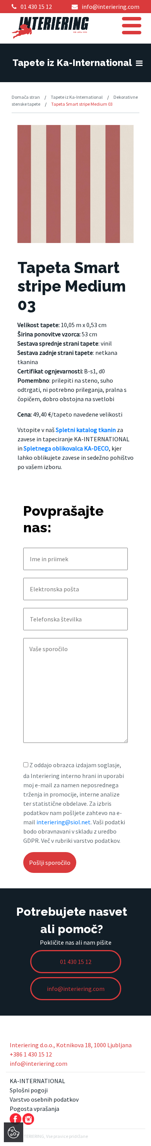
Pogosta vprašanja (34, 1108)
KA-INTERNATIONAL (37, 1081)
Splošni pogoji (29, 1090)
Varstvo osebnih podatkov (44, 1099)
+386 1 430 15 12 (31, 1054)
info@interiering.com (38, 1063)
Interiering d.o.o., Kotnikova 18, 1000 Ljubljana (71, 1045)
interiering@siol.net (63, 822)
